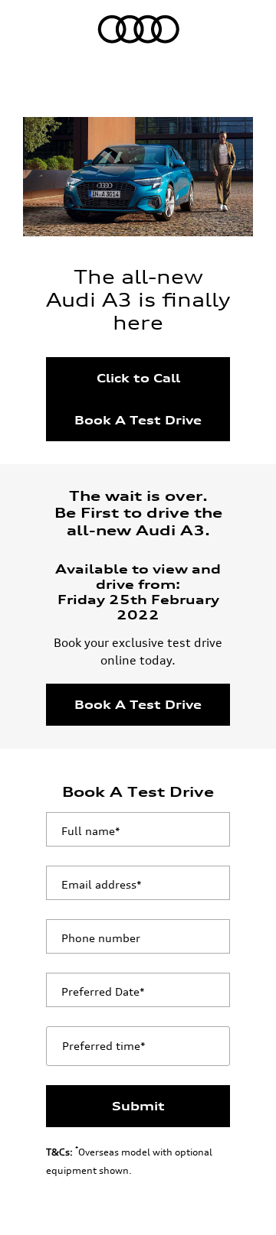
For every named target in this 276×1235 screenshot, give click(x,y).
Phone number (100, 937)
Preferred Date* (103, 991)
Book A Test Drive (138, 420)
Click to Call (138, 378)
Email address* (101, 884)
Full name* (90, 830)
